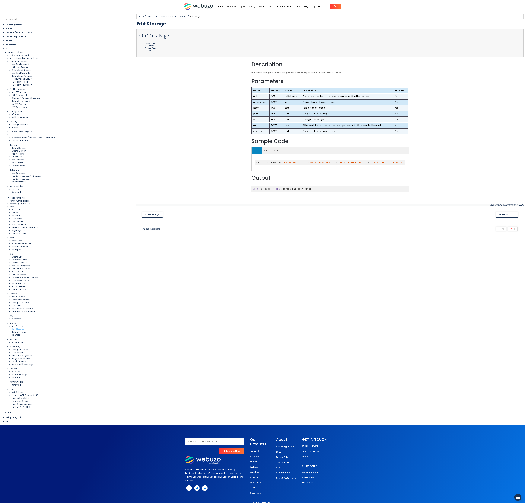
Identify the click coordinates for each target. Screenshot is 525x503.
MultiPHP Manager (20, 117)
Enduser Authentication (20, 55)
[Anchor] (285, 64)
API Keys (15, 114)
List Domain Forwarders (22, 308)
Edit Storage (18, 329)
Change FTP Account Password (26, 98)
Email (12, 389)
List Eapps (16, 249)
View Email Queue (20, 401)
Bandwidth (16, 192)
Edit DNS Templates (21, 268)
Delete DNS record (20, 280)
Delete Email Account (21, 70)
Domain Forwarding (21, 299)
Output (148, 50)
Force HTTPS (17, 157)
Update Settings (19, 374)
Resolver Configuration (22, 355)
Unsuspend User (19, 224)
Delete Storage (19, 332)
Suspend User (18, 221)
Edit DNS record (19, 274)
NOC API (11, 412)
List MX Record (18, 283)
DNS (11, 254)
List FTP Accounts (19, 104)
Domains (14, 145)
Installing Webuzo (14, 24)
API (6, 49)
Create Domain (19, 151)
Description (150, 43)
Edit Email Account (20, 67)
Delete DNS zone (19, 259)
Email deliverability (20, 82)
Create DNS (17, 257)
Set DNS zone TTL (20, 262)
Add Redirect (18, 160)
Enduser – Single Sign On (21, 131)
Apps (12, 237)
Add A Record (18, 271)
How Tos (9, 40)
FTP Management (18, 89)
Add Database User (21, 179)
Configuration (16, 111)
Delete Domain (19, 148)
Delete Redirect (19, 165)
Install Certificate (20, 140)
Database (14, 170)
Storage (13, 323)
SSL (11, 134)
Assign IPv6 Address (21, 358)
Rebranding (17, 371)
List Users (16, 215)
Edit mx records (19, 289)
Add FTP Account (19, 92)
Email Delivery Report (21, 407)
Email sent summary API (22, 85)
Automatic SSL (18, 318)
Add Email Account (20, 64)
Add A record (18, 154)
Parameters (149, 45)
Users (12, 206)
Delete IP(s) (17, 352)
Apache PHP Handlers (21, 243)
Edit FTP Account (19, 95)
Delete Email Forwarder (22, 76)
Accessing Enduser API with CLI (24, 58)
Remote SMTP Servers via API (25, 395)
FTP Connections (19, 107)
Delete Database (20, 182)
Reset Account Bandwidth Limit (26, 227)
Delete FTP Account (21, 101)
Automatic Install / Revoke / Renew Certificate (33, 137)
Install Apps (17, 240)
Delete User (17, 218)
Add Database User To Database (27, 176)
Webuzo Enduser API (17, 52)
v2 (6, 421)
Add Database (18, 173)
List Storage (17, 335)
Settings (13, 368)
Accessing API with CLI (20, 203)
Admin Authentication (20, 201)
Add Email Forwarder (21, 73)
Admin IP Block (18, 342)
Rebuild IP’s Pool (19, 361)
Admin (8, 28)
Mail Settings (17, 392)
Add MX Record (19, 286)
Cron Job (16, 189)
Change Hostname (20, 349)
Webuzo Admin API (16, 198)
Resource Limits (19, 233)
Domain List (17, 305)
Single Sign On (18, 230)
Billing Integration (14, 417)
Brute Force (17, 377)
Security (13, 121)
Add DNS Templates (21, 266)
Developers (10, 45)
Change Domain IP (20, 302)
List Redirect (17, 163)
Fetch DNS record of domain (25, 277)
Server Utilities (16, 186)
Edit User (16, 212)
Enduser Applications (15, 36)
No (513, 229)
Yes (501, 229)
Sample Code (150, 48)
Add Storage (17, 326)
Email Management (18, 61)
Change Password (20, 124)
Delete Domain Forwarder (24, 311)
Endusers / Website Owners (18, 32)
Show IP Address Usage (22, 364)
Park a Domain (18, 296)
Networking (15, 346)
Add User (16, 209)
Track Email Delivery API (22, 79)
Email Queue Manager (22, 404)
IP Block (15, 127)
